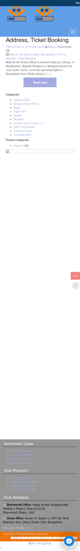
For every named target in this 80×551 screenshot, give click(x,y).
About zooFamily (21, 462)
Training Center (23, 131)
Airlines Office (22, 100)
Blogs (51, 47)
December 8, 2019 (20, 47)
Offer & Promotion (25, 127)
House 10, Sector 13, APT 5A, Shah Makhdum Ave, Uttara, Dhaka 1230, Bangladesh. (36, 520)
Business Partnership (24, 489)
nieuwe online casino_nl (28, 123)
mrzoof (39, 47)
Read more (40, 82)
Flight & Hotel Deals (23, 478)
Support (18, 145)
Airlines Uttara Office (26, 104)
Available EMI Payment (25, 482)
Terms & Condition (22, 455)
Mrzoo (30, 528)
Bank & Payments (21, 451)
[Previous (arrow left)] (7, 275)
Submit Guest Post (22, 485)
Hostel (17, 115)
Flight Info (20, 111)
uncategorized (22, 135)
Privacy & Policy (20, 458)
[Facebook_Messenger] (69, 541)
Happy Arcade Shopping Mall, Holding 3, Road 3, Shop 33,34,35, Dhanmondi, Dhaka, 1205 (36, 508)
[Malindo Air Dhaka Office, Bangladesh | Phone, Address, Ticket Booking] (40, 56)
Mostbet (18, 119)
